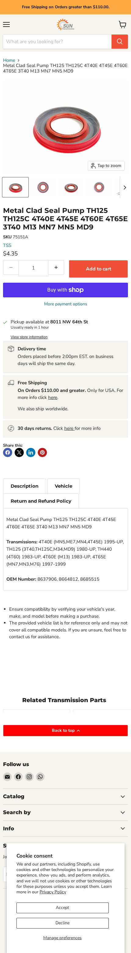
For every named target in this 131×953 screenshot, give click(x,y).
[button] (15, 187)
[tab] (24, 485)
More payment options (65, 304)
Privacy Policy (53, 892)
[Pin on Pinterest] (42, 452)
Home (9, 60)
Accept (62, 907)
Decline (62, 923)
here (52, 397)
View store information (29, 337)
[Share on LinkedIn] (30, 452)
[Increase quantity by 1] (56, 267)
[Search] (120, 42)
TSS (7, 245)
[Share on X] (19, 452)
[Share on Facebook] (7, 452)
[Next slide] (124, 187)
